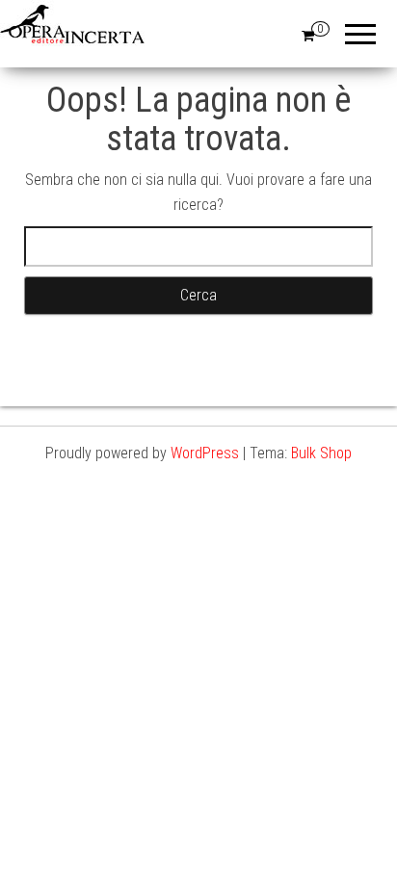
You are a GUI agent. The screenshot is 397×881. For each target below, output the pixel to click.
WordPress (205, 453)
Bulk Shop (321, 453)
